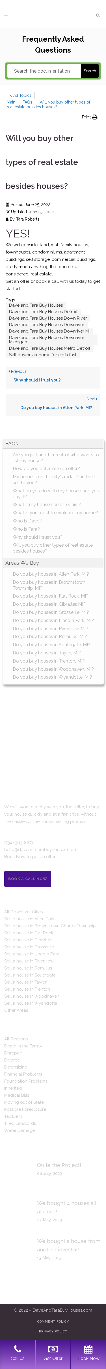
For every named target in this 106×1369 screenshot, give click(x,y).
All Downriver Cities (23, 911)
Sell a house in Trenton (27, 989)
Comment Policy (53, 1321)
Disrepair (13, 1053)
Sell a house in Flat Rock (28, 932)
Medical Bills (16, 1095)
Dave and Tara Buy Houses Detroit (43, 311)
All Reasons (16, 1039)
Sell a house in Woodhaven (31, 996)
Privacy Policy (53, 1331)
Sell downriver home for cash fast (42, 354)
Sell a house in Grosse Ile (29, 947)
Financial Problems (23, 1074)
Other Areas (16, 1010)
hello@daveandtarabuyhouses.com (40, 849)
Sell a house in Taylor (25, 982)
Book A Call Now (27, 879)
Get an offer (17, 281)
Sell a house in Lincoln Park (31, 954)
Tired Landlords (20, 1123)
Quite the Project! (59, 1165)
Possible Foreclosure (25, 1109)
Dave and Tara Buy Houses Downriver (46, 324)
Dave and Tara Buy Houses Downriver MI (49, 331)
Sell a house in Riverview (28, 961)
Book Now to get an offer (29, 856)
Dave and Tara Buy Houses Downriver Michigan (46, 339)
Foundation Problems (25, 1081)
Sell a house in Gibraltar (28, 939)
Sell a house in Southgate (30, 975)
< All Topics (20, 95)
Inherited (13, 1088)
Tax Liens (13, 1116)
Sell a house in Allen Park (29, 918)
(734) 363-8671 (18, 842)
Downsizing (15, 1067)
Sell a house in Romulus (28, 968)
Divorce (12, 1060)
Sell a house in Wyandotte (30, 1003)
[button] (90, 117)
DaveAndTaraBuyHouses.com (62, 1310)
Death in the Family (23, 1046)
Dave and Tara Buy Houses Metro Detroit (49, 348)
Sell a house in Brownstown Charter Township (50, 925)
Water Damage (19, 1130)
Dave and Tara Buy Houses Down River (48, 318)
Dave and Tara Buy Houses (36, 305)
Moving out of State (24, 1102)
